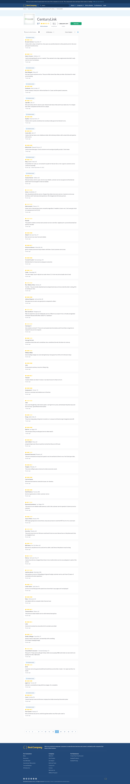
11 (49, 731)
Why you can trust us (98, 1)
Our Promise (52, 758)
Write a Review (89, 5)
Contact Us (51, 765)
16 (68, 731)
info (78, 32)
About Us (51, 755)
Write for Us (52, 770)
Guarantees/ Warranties (29, 763)
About (73, 5)
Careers (51, 768)
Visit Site (76, 23)
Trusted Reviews (27, 765)
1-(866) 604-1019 (63, 23)
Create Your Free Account (76, 755)
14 (60, 731)
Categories (80, 5)
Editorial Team (52, 763)
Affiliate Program (53, 772)
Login (104, 5)
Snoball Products (74, 758)
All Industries (26, 768)
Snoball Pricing (74, 760)
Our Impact (51, 760)
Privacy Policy (47, 781)
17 (72, 731)
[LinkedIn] (33, 778)
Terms (52, 781)
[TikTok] (36, 778)
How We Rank (26, 760)
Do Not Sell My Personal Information (62, 781)
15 (64, 731)
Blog (24, 755)
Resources (25, 758)
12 (53, 731)
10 (45, 731)
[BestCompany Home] (29, 5)
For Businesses (98, 5)
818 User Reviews (44, 26)
